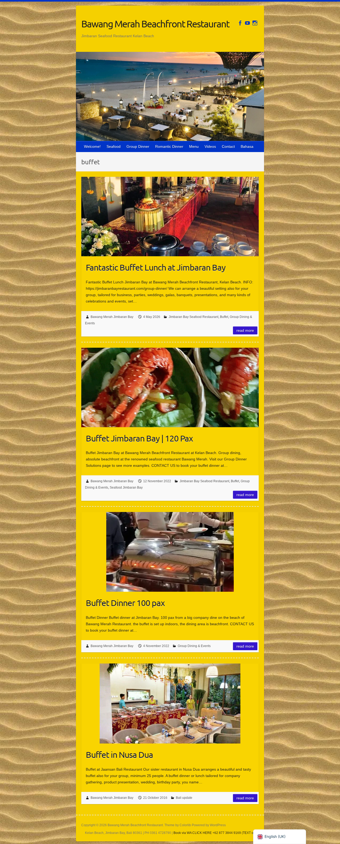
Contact (228, 146)
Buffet (224, 317)
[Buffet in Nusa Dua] (170, 704)
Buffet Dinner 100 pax (125, 603)
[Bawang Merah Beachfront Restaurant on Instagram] (254, 23)
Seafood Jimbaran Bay (126, 487)
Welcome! (92, 146)
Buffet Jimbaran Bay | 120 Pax (139, 438)
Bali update (184, 798)
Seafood (114, 146)
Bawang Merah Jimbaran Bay (112, 317)
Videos (210, 146)
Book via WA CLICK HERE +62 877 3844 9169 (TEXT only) (216, 833)
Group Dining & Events (194, 646)
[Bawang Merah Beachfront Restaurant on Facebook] (240, 23)
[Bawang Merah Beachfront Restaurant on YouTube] (247, 23)
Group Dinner (137, 146)
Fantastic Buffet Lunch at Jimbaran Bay (156, 267)
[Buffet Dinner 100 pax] (170, 552)
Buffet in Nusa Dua (119, 754)
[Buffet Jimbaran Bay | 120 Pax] (170, 387)
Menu (194, 146)
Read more (245, 330)
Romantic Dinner (169, 146)
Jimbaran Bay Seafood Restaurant (193, 317)
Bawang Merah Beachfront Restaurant (155, 23)
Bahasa (247, 146)
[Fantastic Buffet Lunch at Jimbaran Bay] (170, 216)
